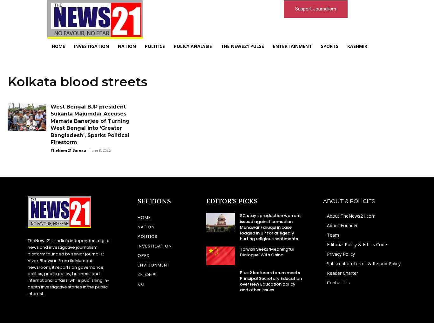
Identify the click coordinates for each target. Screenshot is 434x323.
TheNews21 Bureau (68, 150)
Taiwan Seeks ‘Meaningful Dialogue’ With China (267, 252)
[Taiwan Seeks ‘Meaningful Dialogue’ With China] (220, 256)
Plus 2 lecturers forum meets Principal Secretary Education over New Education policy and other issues (271, 281)
